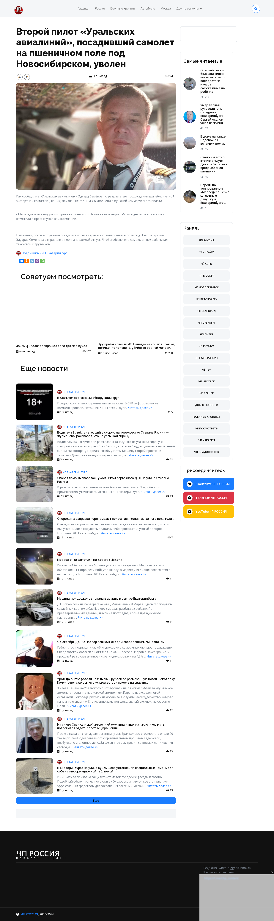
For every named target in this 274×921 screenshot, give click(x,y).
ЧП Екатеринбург (74, 392)
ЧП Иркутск (206, 381)
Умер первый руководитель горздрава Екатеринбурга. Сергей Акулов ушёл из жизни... (212, 114)
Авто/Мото (148, 8)
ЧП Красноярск (206, 299)
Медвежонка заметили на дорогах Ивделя (89, 560)
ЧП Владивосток (206, 452)
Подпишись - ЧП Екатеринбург (44, 253)
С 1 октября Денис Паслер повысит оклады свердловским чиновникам (111, 642)
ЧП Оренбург (206, 322)
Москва (166, 8)
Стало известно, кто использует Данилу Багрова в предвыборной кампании (213, 164)
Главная (83, 8)
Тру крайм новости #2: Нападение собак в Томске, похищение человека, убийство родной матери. (136, 346)
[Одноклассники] (26, 261)
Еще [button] (96, 801)
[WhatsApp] (42, 261)
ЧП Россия (206, 240)
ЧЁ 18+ (206, 369)
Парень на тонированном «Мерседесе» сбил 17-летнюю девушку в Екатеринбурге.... (214, 194)
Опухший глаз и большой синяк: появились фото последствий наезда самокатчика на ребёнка (212, 80)
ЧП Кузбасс (207, 346)
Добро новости (206, 405)
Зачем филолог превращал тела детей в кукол (51, 346)
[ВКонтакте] (21, 261)
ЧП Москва (206, 275)
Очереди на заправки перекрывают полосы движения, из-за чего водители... (115, 519)
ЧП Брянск (206, 393)
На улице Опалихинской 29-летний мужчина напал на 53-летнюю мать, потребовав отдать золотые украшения (111, 726)
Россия (100, 8)
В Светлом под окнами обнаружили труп (88, 398)
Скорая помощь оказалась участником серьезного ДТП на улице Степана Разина (113, 479)
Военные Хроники (206, 416)
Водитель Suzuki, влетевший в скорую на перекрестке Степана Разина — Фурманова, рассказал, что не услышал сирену (113, 434)
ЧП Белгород (206, 311)
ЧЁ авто (206, 264)
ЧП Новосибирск (206, 287)
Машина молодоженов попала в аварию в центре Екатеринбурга (106, 598)
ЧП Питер (206, 334)
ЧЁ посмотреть (206, 428)
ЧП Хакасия (206, 440)
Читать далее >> (140, 408)
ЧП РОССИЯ (29, 914)
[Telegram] (32, 261)
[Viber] (37, 261)
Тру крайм (206, 252)
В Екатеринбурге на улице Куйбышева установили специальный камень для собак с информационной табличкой (115, 769)
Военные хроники (122, 8)
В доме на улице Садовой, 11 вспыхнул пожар (213, 140)
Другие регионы (188, 8)
